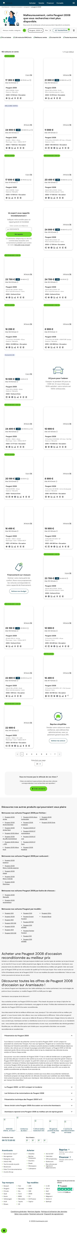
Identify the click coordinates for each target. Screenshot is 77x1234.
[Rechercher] (24, 30)
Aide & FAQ (7, 1161)
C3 (29, 1196)
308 (29, 1191)
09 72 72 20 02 (8, 1140)
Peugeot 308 (9, 920)
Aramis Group (8, 1172)
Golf (47, 1191)
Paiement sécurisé (36, 1214)
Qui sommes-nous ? (10, 1154)
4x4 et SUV (49, 1154)
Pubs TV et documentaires (13, 1169)
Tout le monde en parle (11, 1164)
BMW (20, 1196)
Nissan (6, 1204)
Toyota (20, 1201)
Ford (19, 1194)
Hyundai (21, 1188)
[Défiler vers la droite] (50, 30)
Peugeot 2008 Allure (12, 833)
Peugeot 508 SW (10, 933)
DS (19, 1204)
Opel (5, 1194)
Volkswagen (8, 1199)
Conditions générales (19, 1212)
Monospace (32, 1166)
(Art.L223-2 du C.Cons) (22, 245)
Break (30, 1163)
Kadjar (48, 1194)
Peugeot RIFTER (28, 922)
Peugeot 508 (27, 913)
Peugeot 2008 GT (29, 828)
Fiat (19, 1186)
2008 (30, 1188)
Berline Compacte (32, 1157)
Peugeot (6, 1188)
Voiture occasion (16, 7)
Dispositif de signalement (53, 1214)
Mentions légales (34, 1212)
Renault (6, 1186)
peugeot (27, 7)
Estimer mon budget (18, 591)
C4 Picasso (32, 1199)
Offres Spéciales (51, 1159)
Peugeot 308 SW (10, 923)
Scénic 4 (49, 1199)
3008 (30, 1194)
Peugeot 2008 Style (48, 822)
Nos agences (8, 1156)
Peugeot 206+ (46, 913)
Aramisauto (5, 7)
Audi (5, 1201)
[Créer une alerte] (4, 1230)
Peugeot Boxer (46, 916)
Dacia (6, 1196)
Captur (30, 1201)
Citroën (6, 1191)
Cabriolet (49, 1156)
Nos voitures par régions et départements (51, 1166)
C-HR (48, 1186)
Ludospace (32, 1168)
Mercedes (21, 1199)
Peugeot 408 (9, 930)
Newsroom (7, 1167)
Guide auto (49, 1161)
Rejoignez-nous (9, 1159)
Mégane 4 (49, 1196)
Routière (31, 1161)
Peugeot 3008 (10, 916)
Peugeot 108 (27, 936)
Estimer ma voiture (58, 741)
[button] (41, 30)
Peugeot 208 (9, 913)
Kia (19, 1191)
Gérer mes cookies (21, 1214)
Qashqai (49, 1201)
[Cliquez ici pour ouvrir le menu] (73, 3)
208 (29, 1186)
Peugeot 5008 (10, 926)
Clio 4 (48, 1188)
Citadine (31, 1154)
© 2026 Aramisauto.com (38, 1221)
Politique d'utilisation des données (54, 1212)
